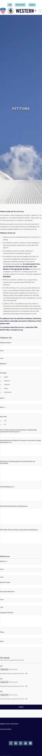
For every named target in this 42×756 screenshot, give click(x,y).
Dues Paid (3, 416)
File (1, 666)
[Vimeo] (30, 743)
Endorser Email (5, 582)
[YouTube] (25, 743)
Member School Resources (9, 724)
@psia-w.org (18, 330)
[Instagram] (21, 743)
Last (1, 358)
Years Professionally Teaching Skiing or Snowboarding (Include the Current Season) (18, 431)
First (2, 350)
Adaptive (7, 381)
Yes (5, 420)
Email (2, 398)
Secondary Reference (7, 591)
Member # (3, 363)
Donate (32, 5)
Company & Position (6, 612)
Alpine (6, 377)
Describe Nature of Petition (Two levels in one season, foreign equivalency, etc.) (20, 441)
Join (9, 5)
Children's (7, 384)
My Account (20, 5)
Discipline (3, 373)
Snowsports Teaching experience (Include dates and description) (17, 462)
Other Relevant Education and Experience (14, 506)
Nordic (6, 388)
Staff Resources (5, 729)
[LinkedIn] (16, 743)
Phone (3, 407)
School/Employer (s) (7, 487)
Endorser (4, 561)
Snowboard (7, 392)
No (5, 424)
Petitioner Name (6, 342)
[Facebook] (11, 743)
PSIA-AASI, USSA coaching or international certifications (19, 530)
